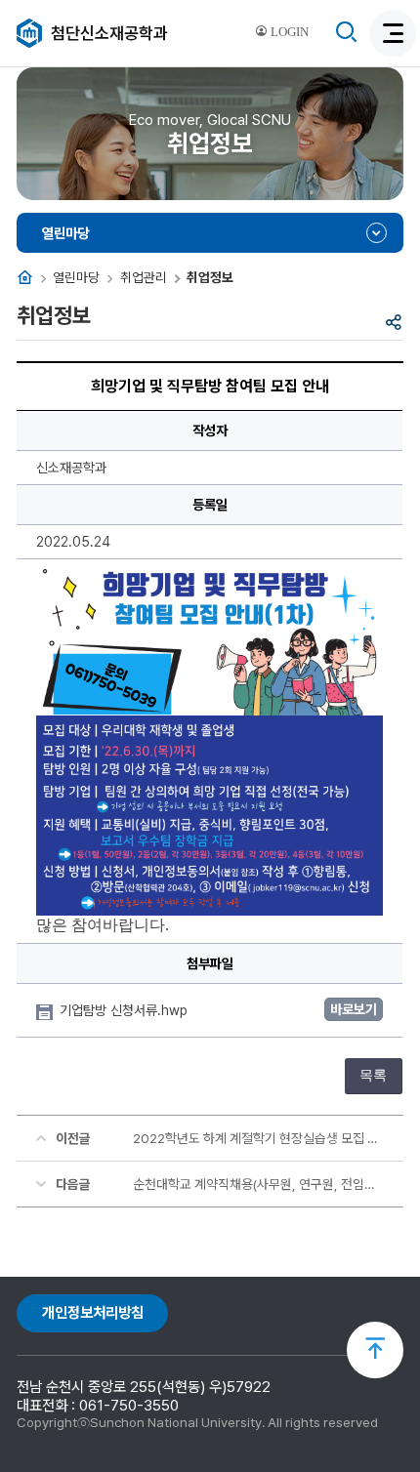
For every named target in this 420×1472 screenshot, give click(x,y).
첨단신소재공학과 (109, 33)
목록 (373, 1075)
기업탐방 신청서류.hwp (125, 1010)
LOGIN (288, 32)
